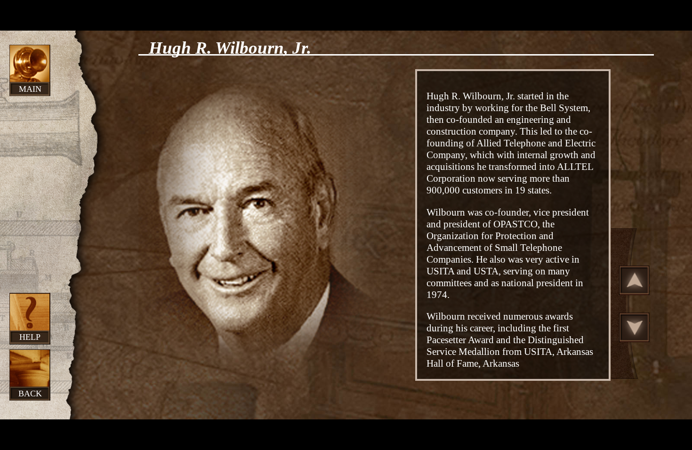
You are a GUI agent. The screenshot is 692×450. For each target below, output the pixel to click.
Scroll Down (634, 327)
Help (29, 337)
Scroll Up (634, 280)
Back (30, 393)
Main (30, 89)
